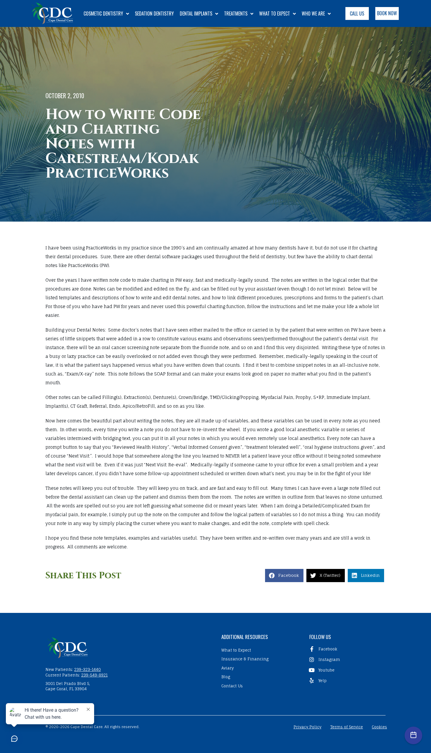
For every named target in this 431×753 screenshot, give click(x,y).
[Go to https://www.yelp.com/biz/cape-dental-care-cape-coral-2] (346, 680)
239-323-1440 (87, 669)
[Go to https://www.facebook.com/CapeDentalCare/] (346, 649)
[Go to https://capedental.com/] (127, 647)
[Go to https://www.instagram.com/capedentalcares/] (346, 659)
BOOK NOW (387, 13)
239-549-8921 (94, 675)
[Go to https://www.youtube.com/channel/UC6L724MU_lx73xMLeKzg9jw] (346, 670)
